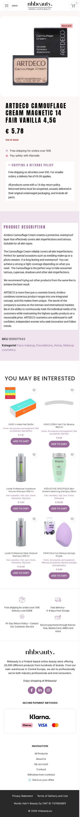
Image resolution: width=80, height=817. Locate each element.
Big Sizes (26, 498)
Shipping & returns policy (33, 165)
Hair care (24, 495)
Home (58, 345)
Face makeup (26, 345)
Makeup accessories (51, 562)
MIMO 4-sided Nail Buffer (21, 424)
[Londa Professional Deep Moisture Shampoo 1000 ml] (21, 532)
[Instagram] (48, 690)
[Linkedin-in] (40, 690)
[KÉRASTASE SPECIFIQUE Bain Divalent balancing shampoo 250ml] (59, 467)
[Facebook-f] (31, 690)
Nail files (65, 434)
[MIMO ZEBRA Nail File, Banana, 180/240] (59, 403)
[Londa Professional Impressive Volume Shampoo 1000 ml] (21, 467)
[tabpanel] (40, 280)
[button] (40, 165)
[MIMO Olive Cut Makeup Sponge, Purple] (59, 532)
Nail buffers (27, 431)
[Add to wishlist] (34, 390)
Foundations (44, 345)
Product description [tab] (25, 227)
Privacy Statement (22, 795)
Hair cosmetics (12, 495)
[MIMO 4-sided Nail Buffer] (21, 403)
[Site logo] (40, 5)
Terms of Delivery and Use (52, 795)
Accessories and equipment (22, 428)
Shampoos (16, 498)
